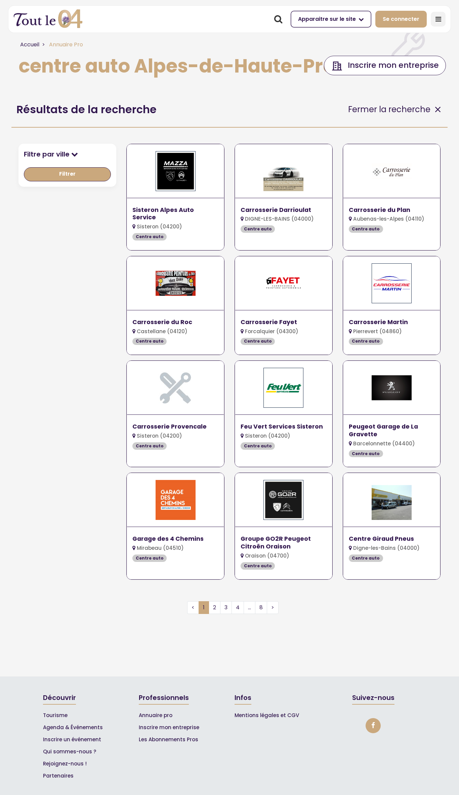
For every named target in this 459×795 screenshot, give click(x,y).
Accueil (29, 44)
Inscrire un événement (72, 739)
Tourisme (55, 715)
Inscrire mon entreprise (169, 727)
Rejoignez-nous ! (65, 763)
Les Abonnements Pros (168, 739)
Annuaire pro (155, 715)
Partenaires (58, 775)
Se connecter (401, 19)
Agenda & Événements (73, 727)
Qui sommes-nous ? (69, 751)
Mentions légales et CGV (267, 715)
